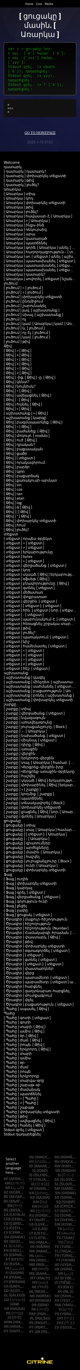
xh (57, 1295)
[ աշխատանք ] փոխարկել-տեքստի (38, 699)
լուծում (10, 283)
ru (57, 1161)
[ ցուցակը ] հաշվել (21, 856)
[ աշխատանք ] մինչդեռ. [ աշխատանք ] (41, 681)
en (6, 1250)
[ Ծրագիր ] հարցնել (22, 986)
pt (31, 1327)
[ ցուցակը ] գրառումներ (27, 843)
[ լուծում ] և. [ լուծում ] (24, 328)
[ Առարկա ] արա (19, 234)
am (7, 1183)
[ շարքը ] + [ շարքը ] (22, 789)
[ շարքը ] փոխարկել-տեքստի (32, 807)
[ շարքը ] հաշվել (19, 775)
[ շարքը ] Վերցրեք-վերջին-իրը (33, 766)
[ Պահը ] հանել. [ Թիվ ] (24, 1125)
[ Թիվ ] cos (13, 489)
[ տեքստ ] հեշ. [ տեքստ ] (27, 668)
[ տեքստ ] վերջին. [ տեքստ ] (30, 601)
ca (6, 1214)
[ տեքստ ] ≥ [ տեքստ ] (24, 663)
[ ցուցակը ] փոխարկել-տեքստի (35, 869)
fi (7, 1272)
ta (59, 1228)
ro (57, 1157)
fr (6, 1277)
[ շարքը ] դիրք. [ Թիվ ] (24, 744)
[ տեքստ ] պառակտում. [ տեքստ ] (36, 637)
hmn (8, 1322)
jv (31, 1188)
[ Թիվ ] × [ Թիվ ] (17, 408)
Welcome (12, 162)
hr (6, 1326)
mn (32, 1260)
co (6, 1223)
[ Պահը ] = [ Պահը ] (21, 1098)
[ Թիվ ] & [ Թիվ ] (18, 507)
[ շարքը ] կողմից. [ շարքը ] (29, 793)
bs (6, 1210)
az (6, 1192)
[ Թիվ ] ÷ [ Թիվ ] (17, 426)
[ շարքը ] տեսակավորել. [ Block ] (34, 802)
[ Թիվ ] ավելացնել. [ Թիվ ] (27, 395)
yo (57, 1313)
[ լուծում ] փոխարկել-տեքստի (33, 296)
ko (32, 1210)
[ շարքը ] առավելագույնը (28, 722)
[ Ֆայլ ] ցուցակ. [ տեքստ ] (28, 914)
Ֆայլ (8, 874)
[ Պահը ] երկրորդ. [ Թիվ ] (27, 1049)
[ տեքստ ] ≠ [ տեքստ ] (24, 547)
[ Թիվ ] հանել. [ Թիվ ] (23, 404)
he (8, 1313)
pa (33, 1309)
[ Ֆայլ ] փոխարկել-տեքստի (30, 883)
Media (49, 3)
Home (29, 3)
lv (31, 1237)
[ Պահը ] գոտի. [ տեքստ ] (27, 1017)
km (36, 1201)
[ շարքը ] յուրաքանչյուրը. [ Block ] (35, 726)
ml (32, 1255)
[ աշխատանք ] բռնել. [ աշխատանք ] (39, 695)
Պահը (9, 1013)
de (6, 1241)
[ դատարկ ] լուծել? (21, 184)
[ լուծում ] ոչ (15, 319)
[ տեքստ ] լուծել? (19, 632)
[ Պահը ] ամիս (17, 1058)
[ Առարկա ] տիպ (19, 193)
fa (7, 1268)
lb (31, 1224)
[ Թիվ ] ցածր (15, 453)
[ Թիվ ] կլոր (14, 471)
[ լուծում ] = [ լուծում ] (23, 287)
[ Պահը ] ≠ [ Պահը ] (21, 1102)
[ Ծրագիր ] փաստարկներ (29, 968)
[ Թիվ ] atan (14, 498)
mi (32, 1246)
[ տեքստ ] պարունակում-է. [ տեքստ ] (39, 619)
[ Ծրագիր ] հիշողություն (27, 923)
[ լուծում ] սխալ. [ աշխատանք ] (33, 314)
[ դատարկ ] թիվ (19, 180)
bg (6, 1201)
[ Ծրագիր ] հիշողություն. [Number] (36, 928)
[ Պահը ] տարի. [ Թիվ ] (25, 1026)
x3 (60, 1287)
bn (9, 1205)
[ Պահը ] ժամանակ (22, 1089)
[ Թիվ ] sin (13, 484)
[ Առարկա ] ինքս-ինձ (24, 225)
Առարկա (12, 189)
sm (57, 1188)
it (31, 1179)
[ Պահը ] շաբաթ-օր (22, 1084)
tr (57, 1255)
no (32, 1295)
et (8, 1259)
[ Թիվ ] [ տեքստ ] (19, 457)
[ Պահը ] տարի (18, 1053)
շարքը (10, 704)
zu (57, 1327)
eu (6, 1263)
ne (34, 1287)
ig (34, 1170)
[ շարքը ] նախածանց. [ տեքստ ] (34, 735)
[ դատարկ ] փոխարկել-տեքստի (35, 175)
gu (6, 1299)
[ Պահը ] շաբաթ (19, 1107)
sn (57, 1192)
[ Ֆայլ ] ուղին (16, 878)
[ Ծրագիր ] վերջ (19, 972)
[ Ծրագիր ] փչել (18, 999)
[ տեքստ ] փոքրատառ (25, 596)
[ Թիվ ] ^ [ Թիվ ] (17, 516)
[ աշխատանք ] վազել (24, 677)
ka (31, 1192)
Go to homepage (40, 132)
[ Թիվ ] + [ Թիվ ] (17, 390)
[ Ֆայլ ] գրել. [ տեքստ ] (24, 892)
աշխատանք (16, 672)
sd (57, 1170)
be (6, 1196)
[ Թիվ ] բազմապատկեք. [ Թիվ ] (33, 422)
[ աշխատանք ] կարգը (25, 417)
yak (58, 1304)
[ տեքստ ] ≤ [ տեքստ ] (24, 655)
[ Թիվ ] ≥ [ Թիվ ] (17, 354)
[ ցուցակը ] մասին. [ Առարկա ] (33, 852)
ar (7, 1187)
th (60, 1242)
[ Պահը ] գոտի (17, 1022)
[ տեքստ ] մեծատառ (23, 592)
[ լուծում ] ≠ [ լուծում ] (23, 292)
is (31, 1175)
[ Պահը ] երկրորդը (21, 1075)
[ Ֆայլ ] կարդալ (18, 887)
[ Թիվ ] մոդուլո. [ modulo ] (27, 435)
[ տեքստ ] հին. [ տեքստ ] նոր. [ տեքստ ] (41, 610)
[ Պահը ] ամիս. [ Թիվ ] (24, 1031)
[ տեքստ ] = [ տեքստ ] (24, 543)
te (58, 1233)
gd (6, 1290)
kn (34, 1206)
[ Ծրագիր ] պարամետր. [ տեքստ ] (36, 977)
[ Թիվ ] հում (14, 525)
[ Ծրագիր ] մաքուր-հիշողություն (35, 919)
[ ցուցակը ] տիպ (19, 825)
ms (32, 1273)
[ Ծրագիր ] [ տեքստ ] (23, 955)
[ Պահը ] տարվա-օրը (24, 1080)
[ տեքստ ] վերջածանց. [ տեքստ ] (35, 565)
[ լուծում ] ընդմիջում (23, 301)
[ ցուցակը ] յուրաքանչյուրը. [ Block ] (37, 861)
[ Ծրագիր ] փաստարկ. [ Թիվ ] (32, 937)
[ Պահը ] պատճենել (22, 1093)
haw (14, 1304)
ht (6, 1331)
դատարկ (13, 166)
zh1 (60, 1318)
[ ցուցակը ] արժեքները (26, 847)
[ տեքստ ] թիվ (17, 628)
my (35, 1282)
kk (32, 1197)
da (6, 1237)
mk (32, 1251)
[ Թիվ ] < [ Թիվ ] (17, 359)
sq (58, 1201)
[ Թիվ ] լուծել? (16, 529)
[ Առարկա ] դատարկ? (24, 274)
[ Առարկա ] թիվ (18, 207)
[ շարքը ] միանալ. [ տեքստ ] (30, 740)
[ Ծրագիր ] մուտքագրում (28, 995)
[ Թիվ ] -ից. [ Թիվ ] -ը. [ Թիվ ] (29, 377)
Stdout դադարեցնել (22, 1134)
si (59, 1175)
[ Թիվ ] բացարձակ (21, 475)
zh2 (60, 1322)
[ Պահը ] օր (14, 1062)
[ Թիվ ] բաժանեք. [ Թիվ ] (26, 431)
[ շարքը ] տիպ (17, 708)
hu (31, 1157)
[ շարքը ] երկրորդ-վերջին (29, 758)
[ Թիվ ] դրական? (19, 444)
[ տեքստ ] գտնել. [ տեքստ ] (29, 587)
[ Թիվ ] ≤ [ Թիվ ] (17, 363)
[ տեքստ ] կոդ (17, 569)
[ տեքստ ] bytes (18, 556)
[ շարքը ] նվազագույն (24, 717)
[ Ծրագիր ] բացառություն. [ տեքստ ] (39, 1004)
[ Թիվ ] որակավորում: (25, 462)
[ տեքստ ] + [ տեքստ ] (24, 560)
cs (6, 1228)
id (31, 1166)
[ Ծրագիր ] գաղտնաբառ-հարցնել (36, 990)
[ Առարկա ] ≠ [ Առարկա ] (27, 220)
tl (57, 1251)
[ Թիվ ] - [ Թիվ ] (17, 399)
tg (59, 1237)
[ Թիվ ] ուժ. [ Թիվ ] (20, 440)
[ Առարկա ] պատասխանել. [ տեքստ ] (39, 260)
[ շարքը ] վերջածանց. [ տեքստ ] (34, 713)
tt (58, 1260)
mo (32, 1264)
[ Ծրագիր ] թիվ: (18, 941)
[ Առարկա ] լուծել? (21, 211)
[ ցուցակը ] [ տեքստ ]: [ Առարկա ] (35, 834)
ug (57, 1264)
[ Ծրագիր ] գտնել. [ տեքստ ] (30, 959)
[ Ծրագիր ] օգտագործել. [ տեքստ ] (37, 950)
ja (33, 1184)
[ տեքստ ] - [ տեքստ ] (24, 614)
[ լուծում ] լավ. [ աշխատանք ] (32, 310)
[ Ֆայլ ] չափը (16, 910)
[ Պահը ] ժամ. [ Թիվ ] (23, 1040)
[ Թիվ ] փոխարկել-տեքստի (30, 520)
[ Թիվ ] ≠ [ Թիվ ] (18, 372)
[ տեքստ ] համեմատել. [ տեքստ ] (35, 646)
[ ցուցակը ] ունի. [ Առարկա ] (31, 865)
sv (57, 1219)
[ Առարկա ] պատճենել (25, 243)
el (6, 1245)
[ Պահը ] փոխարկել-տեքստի (32, 1111)
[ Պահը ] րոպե (17, 1071)
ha (6, 1308)
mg (32, 1242)
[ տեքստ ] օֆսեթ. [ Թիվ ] (26, 578)
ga (6, 1286)
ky (31, 1219)
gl (6, 1295)
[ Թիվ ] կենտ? (16, 381)
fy (6, 1281)
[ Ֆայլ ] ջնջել (15, 905)
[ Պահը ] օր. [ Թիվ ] (21, 1035)
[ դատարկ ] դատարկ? (25, 171)
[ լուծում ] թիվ (17, 341)
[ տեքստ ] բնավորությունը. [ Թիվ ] (36, 583)
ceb (7, 1219)
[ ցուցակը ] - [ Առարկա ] (26, 838)
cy (6, 1232)
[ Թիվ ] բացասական (23, 449)
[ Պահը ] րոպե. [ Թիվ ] (24, 1044)
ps (31, 1322)
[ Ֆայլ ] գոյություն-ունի (26, 901)
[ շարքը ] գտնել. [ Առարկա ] (30, 816)
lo (35, 1228)
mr (35, 1269)
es (6, 1254)
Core (39, 3)
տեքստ (11, 534)
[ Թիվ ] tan (13, 493)
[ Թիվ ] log (13, 502)
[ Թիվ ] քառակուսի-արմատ (30, 480)
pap (32, 1313)
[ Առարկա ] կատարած (25, 238)
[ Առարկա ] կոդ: (19, 198)
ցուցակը (12, 820)
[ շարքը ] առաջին (21, 749)
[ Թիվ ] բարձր (17, 466)
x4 (59, 1291)
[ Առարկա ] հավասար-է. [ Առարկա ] (38, 216)
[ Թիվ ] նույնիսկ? (20, 386)
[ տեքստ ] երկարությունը (28, 552)
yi (60, 1309)
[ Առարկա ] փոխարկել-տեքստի (34, 202)
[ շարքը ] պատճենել (23, 798)
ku (31, 1215)
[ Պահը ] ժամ (16, 1067)
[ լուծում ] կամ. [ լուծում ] (27, 337)
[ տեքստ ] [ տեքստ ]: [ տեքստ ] (32, 605)
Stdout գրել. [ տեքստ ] (24, 1129)
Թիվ (8, 346)
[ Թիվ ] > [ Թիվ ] (17, 350)
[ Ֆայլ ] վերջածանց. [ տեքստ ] (32, 896)
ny (31, 1300)
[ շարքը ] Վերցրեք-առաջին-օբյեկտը (39, 771)
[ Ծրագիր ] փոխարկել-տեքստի (34, 946)
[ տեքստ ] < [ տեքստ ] (24, 650)
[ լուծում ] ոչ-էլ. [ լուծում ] (27, 332)
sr (57, 1206)
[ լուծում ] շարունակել (25, 305)
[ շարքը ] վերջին (19, 753)
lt (31, 1233)
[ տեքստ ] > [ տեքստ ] (24, 659)
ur (60, 1273)
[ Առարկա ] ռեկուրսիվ (25, 229)
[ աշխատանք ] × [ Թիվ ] (26, 413)
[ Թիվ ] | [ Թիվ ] (17, 511)
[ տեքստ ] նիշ (17, 641)
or (34, 1304)
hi (9, 1317)
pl (32, 1318)
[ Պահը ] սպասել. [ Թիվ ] (26, 1008)
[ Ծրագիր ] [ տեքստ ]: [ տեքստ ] (33, 964)
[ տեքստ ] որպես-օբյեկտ (28, 538)
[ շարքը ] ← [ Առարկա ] (25, 731)
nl (31, 1291)
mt (33, 1278)
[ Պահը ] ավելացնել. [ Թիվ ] (29, 1120)
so (57, 1197)
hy (31, 1161)
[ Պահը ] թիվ (16, 1116)
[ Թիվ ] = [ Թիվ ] (18, 368)
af (6, 1178)
